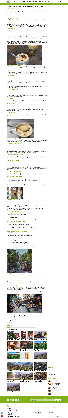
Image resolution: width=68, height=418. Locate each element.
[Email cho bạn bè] (10, 322)
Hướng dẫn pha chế (52, 369)
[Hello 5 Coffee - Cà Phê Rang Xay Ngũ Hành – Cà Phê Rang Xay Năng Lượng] (9, 1)
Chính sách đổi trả (51, 411)
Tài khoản (55, 406)
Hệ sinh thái (35, 1)
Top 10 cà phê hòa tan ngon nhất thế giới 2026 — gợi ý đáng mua (56, 388)
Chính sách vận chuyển (38, 411)
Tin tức (45, 1)
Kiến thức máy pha (51, 372)
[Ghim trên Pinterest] (11, 322)
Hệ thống (41, 1)
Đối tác (45, 407)
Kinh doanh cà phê (52, 374)
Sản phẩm (13, 1)
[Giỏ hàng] (60, 1)
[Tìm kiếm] (57, 1)
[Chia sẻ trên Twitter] (9, 322)
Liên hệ (49, 1)
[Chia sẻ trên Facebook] (7, 322)
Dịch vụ (23, 1)
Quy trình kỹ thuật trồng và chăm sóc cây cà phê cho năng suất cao (18, 316)
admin (14, 8)
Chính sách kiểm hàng (38, 413)
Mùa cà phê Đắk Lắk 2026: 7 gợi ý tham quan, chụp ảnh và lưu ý (56, 394)
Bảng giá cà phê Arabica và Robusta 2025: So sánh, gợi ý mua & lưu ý (18, 315)
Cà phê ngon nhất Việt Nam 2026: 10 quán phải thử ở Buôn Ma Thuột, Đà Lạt (56, 384)
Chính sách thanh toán (38, 412)
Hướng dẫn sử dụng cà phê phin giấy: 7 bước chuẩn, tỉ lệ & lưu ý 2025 (18, 319)
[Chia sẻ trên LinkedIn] (13, 322)
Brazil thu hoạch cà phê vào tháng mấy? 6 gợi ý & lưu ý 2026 (56, 381)
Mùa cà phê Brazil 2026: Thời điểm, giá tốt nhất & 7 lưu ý (56, 390)
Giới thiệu (18, 1)
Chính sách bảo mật (51, 412)
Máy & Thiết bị (29, 1)
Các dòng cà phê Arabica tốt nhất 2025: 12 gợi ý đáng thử (17, 320)
